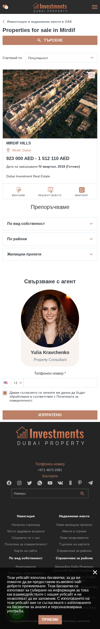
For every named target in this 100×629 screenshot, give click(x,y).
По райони (17, 239)
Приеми (50, 620)
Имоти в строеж (74, 531)
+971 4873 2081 (50, 470)
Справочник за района (74, 550)
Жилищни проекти (24, 254)
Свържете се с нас (26, 538)
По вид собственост (26, 224)
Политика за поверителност (26, 544)
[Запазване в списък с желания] (91, 75)
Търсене (53, 40)
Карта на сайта (25, 550)
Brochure (18, 195)
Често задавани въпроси (26, 531)
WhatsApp (81, 195)
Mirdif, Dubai (21, 150)
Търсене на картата (74, 544)
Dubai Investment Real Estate (28, 176)
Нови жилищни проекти (74, 525)
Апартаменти (26, 566)
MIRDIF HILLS (18, 143)
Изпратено (50, 415)
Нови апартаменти (74, 538)
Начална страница (26, 525)
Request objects (49, 195)
